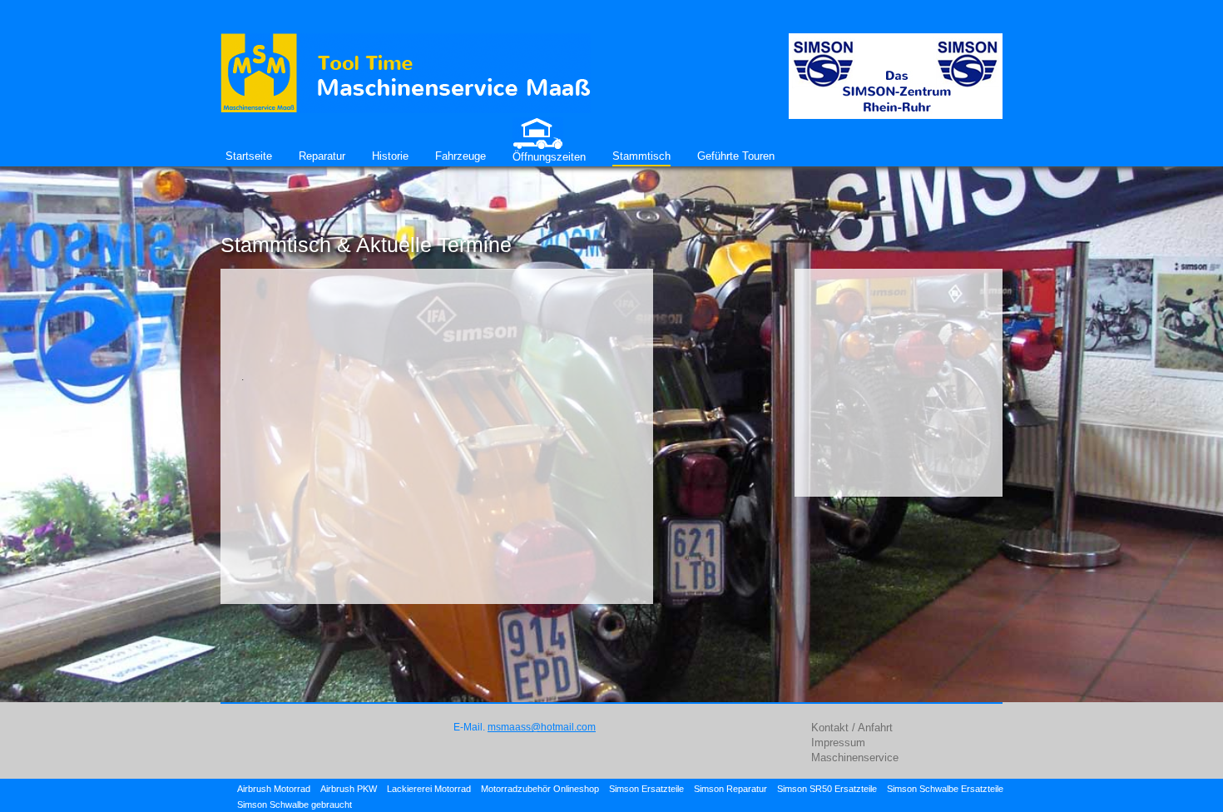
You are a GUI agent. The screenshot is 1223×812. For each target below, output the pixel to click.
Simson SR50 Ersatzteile (827, 789)
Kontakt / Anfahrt (852, 727)
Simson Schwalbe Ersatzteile (945, 789)
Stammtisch (641, 156)
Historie (390, 156)
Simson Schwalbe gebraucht (294, 805)
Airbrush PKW (348, 789)
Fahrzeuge (460, 156)
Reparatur (322, 156)
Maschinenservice (855, 757)
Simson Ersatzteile (646, 789)
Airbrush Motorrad (273, 789)
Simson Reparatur (730, 789)
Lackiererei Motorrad (429, 789)
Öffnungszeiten (549, 157)
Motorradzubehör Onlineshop (540, 789)
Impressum (838, 742)
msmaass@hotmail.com (542, 727)
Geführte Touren (736, 156)
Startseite (248, 156)
